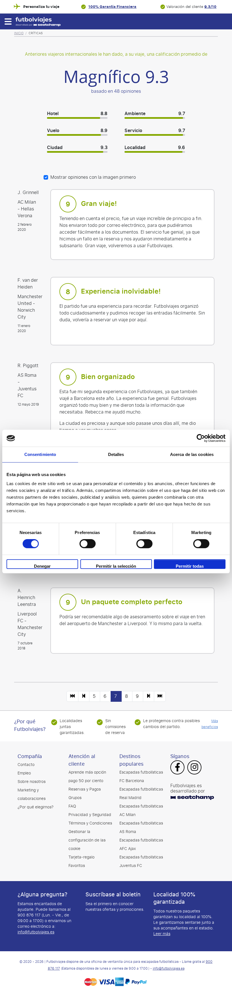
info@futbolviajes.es (36, 932)
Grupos (74, 797)
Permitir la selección (116, 566)
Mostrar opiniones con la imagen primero (93, 177)
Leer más (161, 933)
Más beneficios (209, 724)
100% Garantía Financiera (112, 6)
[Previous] (72, 696)
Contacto (26, 764)
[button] (7, 21)
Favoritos (76, 865)
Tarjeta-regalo (81, 857)
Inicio (18, 33)
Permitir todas (190, 566)
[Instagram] (194, 768)
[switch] (88, 543)
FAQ (72, 806)
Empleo (24, 773)
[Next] (148, 696)
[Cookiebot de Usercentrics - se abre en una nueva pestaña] (200, 438)
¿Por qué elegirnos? (35, 807)
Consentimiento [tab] (40, 454)
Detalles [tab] (116, 454)
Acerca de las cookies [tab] (192, 454)
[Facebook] (177, 768)
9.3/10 (210, 6)
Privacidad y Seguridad (89, 814)
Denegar (42, 566)
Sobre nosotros (32, 781)
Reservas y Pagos (84, 789)
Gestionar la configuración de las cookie (87, 840)
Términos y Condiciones (90, 823)
